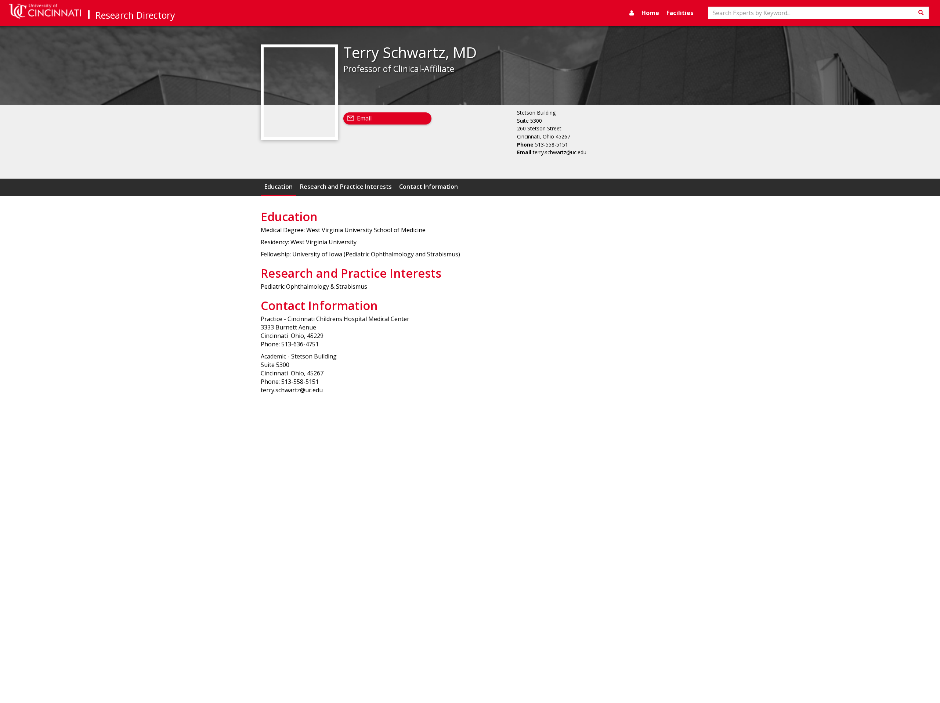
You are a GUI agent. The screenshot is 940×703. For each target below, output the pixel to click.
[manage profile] (632, 13)
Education (278, 187)
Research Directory (135, 15)
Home (650, 13)
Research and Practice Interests (346, 187)
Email (364, 118)
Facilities (679, 13)
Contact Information (428, 187)
